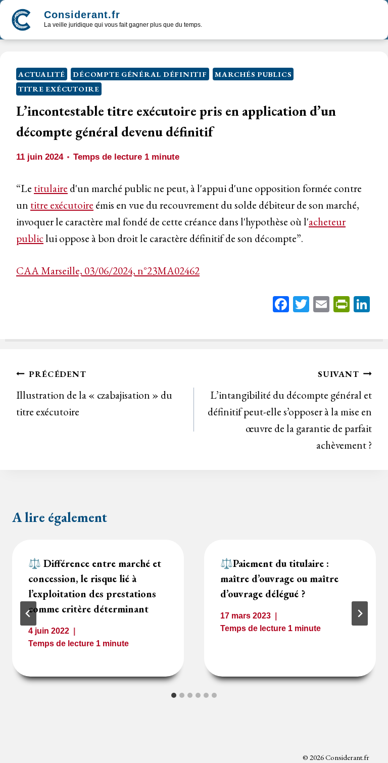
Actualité (41, 74)
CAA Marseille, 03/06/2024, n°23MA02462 (108, 270)
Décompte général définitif (140, 74)
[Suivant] (360, 613)
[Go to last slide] (28, 613)
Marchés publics (253, 74)
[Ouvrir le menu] (369, 20)
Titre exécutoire (59, 88)
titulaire (51, 188)
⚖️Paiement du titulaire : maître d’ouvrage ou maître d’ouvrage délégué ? (279, 578)
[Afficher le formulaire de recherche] (218, 21)
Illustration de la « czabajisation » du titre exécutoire (94, 393)
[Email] (321, 305)
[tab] (173, 695)
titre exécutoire (61, 205)
